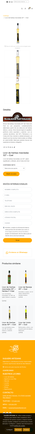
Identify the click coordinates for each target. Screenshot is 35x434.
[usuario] (25, 8)
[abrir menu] (32, 8)
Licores (6, 383)
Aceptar (26, 429)
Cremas (6, 385)
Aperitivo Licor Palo (10, 379)
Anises (6, 387)
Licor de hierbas (9, 377)
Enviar (17, 240)
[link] (7, 9)
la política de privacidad (20, 231)
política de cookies (19, 425)
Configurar (9, 429)
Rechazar (18, 429)
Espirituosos (8, 389)
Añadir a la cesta (11, 174)
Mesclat (6, 381)
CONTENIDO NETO (9, 165)
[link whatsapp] (12, 2)
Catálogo (6, 16)
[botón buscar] (21, 8)
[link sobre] (17, 349)
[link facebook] (7, 2)
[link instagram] (9, 2)
